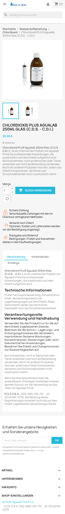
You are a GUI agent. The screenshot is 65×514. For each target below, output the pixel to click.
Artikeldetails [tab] (40, 257)
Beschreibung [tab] (16, 257)
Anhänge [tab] (13, 263)
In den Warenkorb (35, 190)
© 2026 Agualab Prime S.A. (18, 502)
